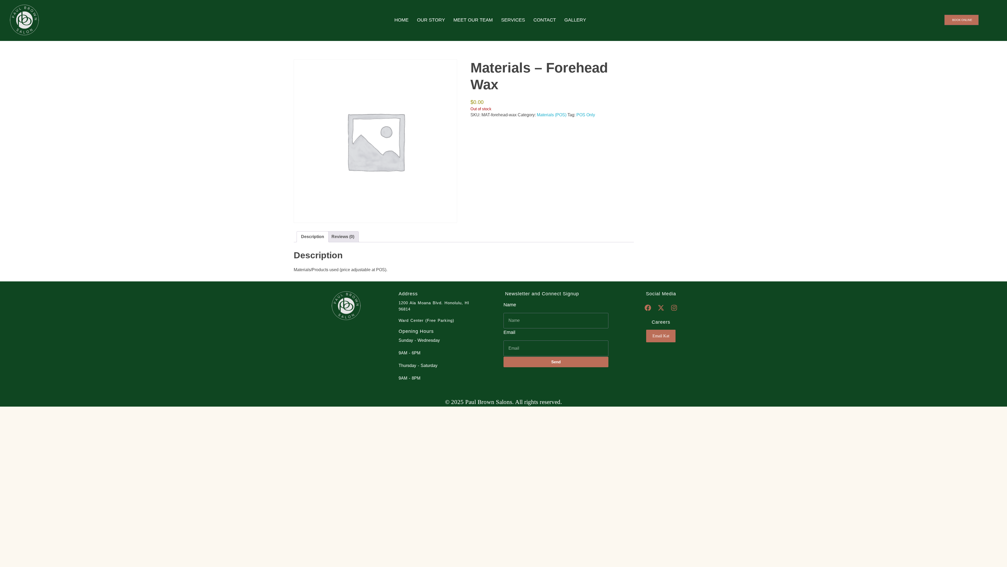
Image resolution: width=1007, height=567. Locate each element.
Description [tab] (312, 236)
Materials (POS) (551, 115)
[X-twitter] (660, 307)
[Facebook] (647, 307)
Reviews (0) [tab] (342, 236)
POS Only (585, 115)
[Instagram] (674, 307)
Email (509, 332)
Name (510, 304)
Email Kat (660, 336)
